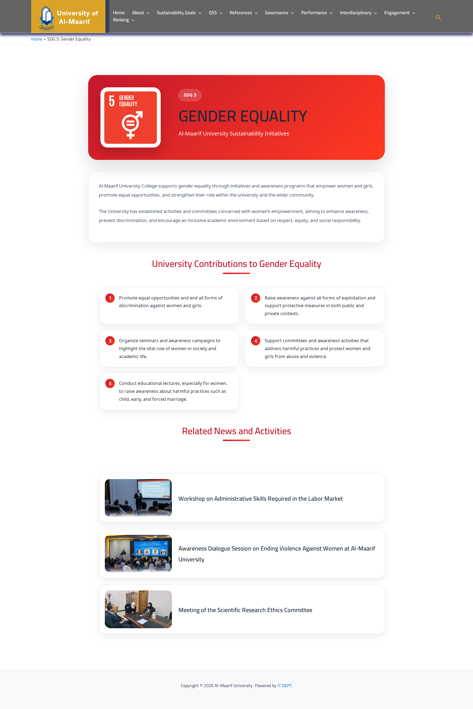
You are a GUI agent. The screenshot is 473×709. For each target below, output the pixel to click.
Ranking (121, 20)
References (241, 12)
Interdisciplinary (355, 12)
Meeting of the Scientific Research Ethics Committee (245, 609)
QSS (213, 12)
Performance (314, 12)
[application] (146, 12)
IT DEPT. (285, 685)
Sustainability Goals (176, 12)
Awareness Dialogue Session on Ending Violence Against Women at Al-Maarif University (276, 554)
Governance (276, 12)
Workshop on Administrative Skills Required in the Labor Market (260, 498)
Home (119, 12)
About (138, 12)
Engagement (396, 12)
